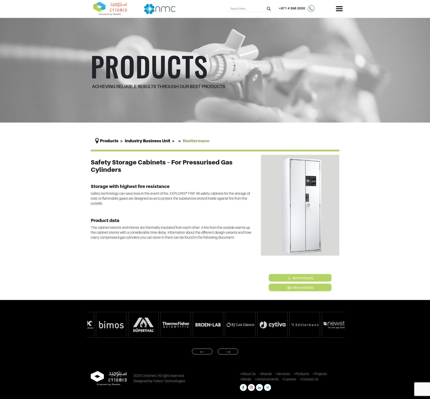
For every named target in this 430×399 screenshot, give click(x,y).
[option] (103, 325)
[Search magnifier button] (269, 8)
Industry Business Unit (147, 140)
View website (302, 287)
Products (109, 140)
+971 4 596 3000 (293, 8)
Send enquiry (302, 278)
